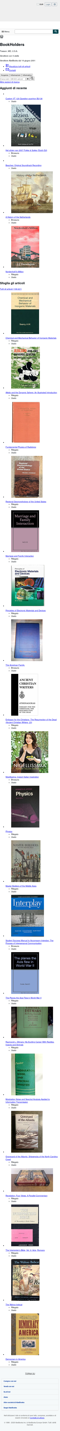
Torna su (30, 1373)
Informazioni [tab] (15, 75)
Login (48, 4)
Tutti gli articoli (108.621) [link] (11, 289)
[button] (28, 79)
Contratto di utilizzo (37, 1418)
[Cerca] (55, 31)
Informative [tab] (27, 75)
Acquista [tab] (4, 75)
